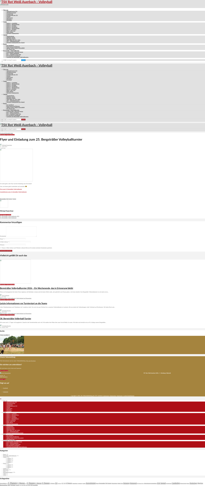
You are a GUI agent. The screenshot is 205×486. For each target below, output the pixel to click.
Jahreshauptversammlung (150, 483)
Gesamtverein (9, 14)
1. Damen (8, 458)
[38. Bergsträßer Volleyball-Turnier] (15, 313)
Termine (8, 16)
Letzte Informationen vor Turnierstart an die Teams (23, 303)
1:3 (25, 483)
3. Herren (8, 467)
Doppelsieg (114, 483)
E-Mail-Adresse (4, 242)
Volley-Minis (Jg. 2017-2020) (13, 40)
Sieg (9, 485)
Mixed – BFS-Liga (10, 31)
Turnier (14, 199)
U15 (24, 485)
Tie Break (12, 485)
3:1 (63, 483)
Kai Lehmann (5, 295)
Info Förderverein (4, 370)
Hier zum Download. (31, 360)
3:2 (64, 483)
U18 (29, 485)
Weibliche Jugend (10, 37)
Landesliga (176, 483)
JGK (158, 483)
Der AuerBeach (10, 45)
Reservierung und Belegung (13, 46)
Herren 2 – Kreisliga (11, 29)
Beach (5, 44)
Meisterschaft (183, 483)
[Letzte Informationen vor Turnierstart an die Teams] (15, 298)
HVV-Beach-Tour (10, 49)
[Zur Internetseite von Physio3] (4, 4)
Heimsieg (126, 483)
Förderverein (9, 17)
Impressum (106, 395)
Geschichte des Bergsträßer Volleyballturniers (17, 57)
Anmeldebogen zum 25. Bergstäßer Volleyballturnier (13, 192)
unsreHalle (35, 485)
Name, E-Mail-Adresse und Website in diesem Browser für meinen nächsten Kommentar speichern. (27, 248)
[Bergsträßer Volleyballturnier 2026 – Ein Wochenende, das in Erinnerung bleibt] (15, 283)
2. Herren (8, 466)
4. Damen (8, 462)
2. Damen (8, 459)
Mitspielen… (9, 19)
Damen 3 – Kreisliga (11, 25)
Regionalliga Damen (7, 472)
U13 (20, 485)
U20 (31, 485)
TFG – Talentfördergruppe (12, 41)
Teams (5, 21)
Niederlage (193, 483)
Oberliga (200, 483)
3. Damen (8, 460)
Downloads (9, 20)
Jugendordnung (10, 36)
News (4, 471)
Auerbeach (80, 483)
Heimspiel (133, 483)
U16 (27, 485)
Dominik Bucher (6, 310)
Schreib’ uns (3, 379)
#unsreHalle (3, 483)
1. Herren (8, 464)
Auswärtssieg (91, 483)
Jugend (5, 35)
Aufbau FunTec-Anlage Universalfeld (15, 48)
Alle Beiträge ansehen (5, 215)
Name (2, 239)
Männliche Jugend (10, 38)
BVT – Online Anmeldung (12, 53)
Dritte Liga (120, 483)
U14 (22, 485)
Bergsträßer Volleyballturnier (11, 50)
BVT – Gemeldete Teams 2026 (13, 54)
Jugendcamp (169, 483)
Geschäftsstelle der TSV (12, 15)
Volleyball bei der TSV (11, 11)
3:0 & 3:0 (59, 483)
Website (2, 245)
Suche (23, 60)
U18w (4, 475)
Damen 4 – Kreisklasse (11, 27)
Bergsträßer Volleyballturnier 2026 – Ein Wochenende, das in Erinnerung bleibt (36, 288)
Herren (4, 463)
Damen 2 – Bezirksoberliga (12, 24)
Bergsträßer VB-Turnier (6, 199)
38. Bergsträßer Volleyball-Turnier (14, 52)
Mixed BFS (5, 469)
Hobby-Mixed (9, 32)
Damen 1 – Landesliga (11, 23)
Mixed (187, 483)
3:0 (56, 483)
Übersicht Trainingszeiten (12, 33)
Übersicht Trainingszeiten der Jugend (15, 42)
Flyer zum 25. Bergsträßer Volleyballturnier (11, 189)
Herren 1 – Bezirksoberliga (12, 28)
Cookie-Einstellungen (128, 395)
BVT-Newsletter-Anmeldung (13, 56)
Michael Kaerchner (7, 145)
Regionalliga (3, 485)
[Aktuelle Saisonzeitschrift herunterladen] (72, 373)
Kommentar (3, 236)
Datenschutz (113, 395)
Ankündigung (75, 483)
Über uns (5, 10)
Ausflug (83, 483)
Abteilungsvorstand (11, 12)
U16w (4, 473)
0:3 (7, 483)
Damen (4, 457)
